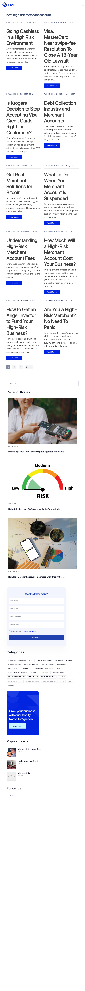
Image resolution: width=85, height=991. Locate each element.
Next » (29, 367)
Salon (70, 681)
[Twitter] (10, 796)
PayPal (62, 681)
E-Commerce (26, 668)
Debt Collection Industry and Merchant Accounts (60, 112)
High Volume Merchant (16, 677)
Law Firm (62, 677)
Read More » (12, 68)
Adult (31, 660)
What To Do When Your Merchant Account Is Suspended (56, 186)
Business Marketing (31, 664)
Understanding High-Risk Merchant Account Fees (21, 249)
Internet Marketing (48, 677)
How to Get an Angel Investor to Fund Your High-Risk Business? (21, 321)
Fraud (58, 668)
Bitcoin (69, 660)
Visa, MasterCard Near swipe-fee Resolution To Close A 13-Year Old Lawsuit (60, 46)
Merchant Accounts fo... (29, 749)
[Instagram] (15, 796)
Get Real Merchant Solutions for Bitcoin (19, 183)
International (33, 677)
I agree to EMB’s (23, 631)
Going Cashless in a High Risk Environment (22, 37)
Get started (36, 637)
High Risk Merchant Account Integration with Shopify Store (36, 577)
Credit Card (61, 664)
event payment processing (43, 668)
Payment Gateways (32, 681)
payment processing (49, 681)
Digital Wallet (13, 668)
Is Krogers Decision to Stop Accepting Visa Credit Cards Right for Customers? (23, 118)
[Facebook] (7, 796)
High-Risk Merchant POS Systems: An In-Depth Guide (34, 509)
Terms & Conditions (29, 631)
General (34, 673)
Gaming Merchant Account (18, 673)
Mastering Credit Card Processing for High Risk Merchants (36, 451)
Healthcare (44, 673)
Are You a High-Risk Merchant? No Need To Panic (60, 318)
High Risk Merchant (58, 673)
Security (11, 685)
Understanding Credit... (29, 761)
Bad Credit (59, 660)
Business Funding (14, 664)
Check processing (47, 664)
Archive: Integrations (44, 660)
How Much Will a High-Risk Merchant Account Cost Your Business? (60, 252)
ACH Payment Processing (17, 660)
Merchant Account (15, 681)
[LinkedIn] (13, 796)
